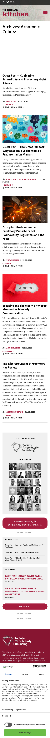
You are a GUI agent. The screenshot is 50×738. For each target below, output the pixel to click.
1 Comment (7, 415)
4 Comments (7, 185)
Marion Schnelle (32, 179)
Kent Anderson (13, 260)
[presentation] (25, 57)
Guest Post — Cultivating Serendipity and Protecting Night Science (24, 79)
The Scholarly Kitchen (15, 12)
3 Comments (7, 105)
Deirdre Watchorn (14, 179)
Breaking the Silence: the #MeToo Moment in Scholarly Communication (24, 309)
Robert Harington (14, 412)
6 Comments (7, 263)
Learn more (36, 524)
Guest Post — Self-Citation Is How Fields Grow (22, 553)
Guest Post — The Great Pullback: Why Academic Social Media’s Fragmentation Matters (23, 150)
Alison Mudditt (13, 348)
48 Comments (8, 351)
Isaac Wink (11, 101)
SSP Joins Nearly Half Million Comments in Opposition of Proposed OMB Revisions (25, 591)
